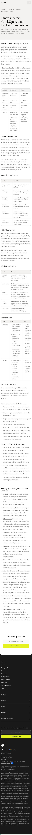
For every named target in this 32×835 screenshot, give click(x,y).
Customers (3, 670)
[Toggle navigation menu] (29, 2)
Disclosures (23, 823)
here (8, 818)
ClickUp (10, 9)
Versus (2, 688)
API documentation (6, 685)
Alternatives (17, 9)
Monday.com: (7, 519)
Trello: (5, 508)
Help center (4, 673)
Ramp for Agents (5, 679)
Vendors (3, 9)
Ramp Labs (4, 682)
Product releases (5, 676)
